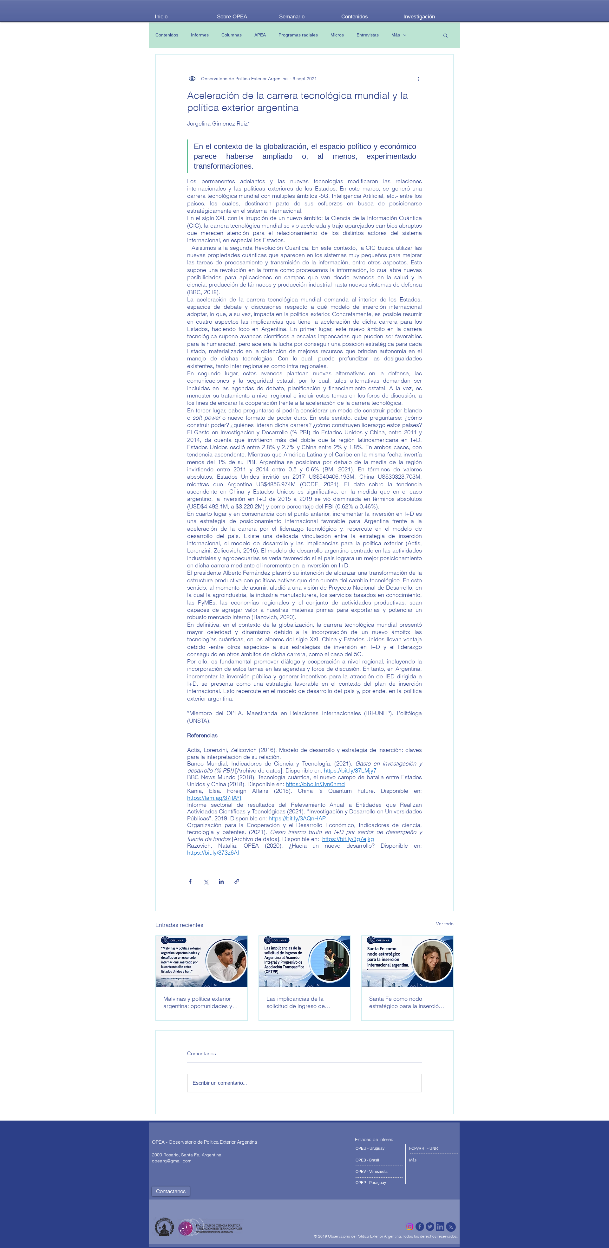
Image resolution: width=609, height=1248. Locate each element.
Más (395, 34)
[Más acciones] (418, 78)
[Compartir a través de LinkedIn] (221, 881)
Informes (200, 34)
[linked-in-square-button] (440, 1226)
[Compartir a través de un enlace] (237, 881)
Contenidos (166, 34)
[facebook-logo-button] (420, 1226)
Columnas (231, 34)
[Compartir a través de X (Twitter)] (206, 881)
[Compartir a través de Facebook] (190, 881)
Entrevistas (368, 34)
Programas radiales (298, 34)
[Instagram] (409, 1226)
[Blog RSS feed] (451, 1227)
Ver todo (445, 924)
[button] (445, 35)
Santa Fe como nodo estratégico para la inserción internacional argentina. (405, 1002)
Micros (337, 34)
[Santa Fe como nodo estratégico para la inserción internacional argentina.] (407, 961)
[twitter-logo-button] (430, 1226)
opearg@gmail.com (172, 1161)
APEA (260, 34)
